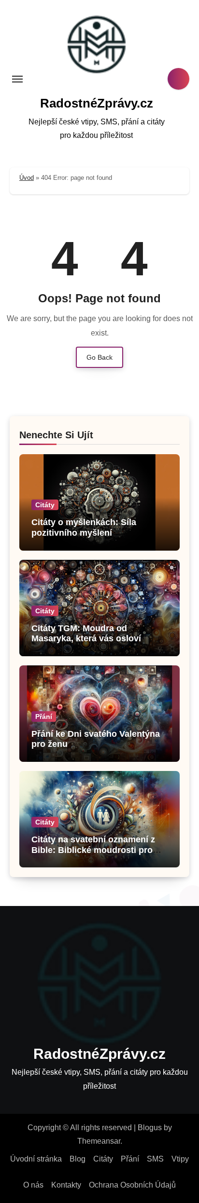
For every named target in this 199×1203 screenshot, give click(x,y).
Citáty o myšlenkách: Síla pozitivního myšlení (83, 527)
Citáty (45, 505)
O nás (33, 1185)
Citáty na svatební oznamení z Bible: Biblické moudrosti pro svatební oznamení (93, 850)
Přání (43, 716)
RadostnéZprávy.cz (96, 103)
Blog (77, 1159)
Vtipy (180, 1159)
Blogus (150, 1127)
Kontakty (66, 1185)
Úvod (26, 177)
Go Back (99, 357)
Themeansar (98, 1141)
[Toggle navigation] (17, 79)
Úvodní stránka (36, 1159)
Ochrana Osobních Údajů (132, 1185)
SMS (155, 1159)
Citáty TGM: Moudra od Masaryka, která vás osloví (86, 633)
